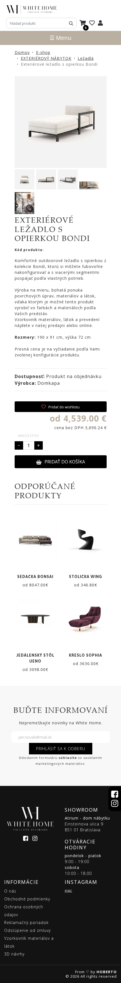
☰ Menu (60, 38)
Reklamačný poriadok (26, 922)
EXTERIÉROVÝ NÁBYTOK (46, 58)
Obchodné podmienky (27, 899)
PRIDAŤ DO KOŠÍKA (64, 462)
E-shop (43, 52)
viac (68, 890)
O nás (10, 891)
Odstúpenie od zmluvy (27, 930)
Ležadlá (86, 58)
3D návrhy (14, 954)
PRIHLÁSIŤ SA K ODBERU (60, 748)
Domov (22, 52)
